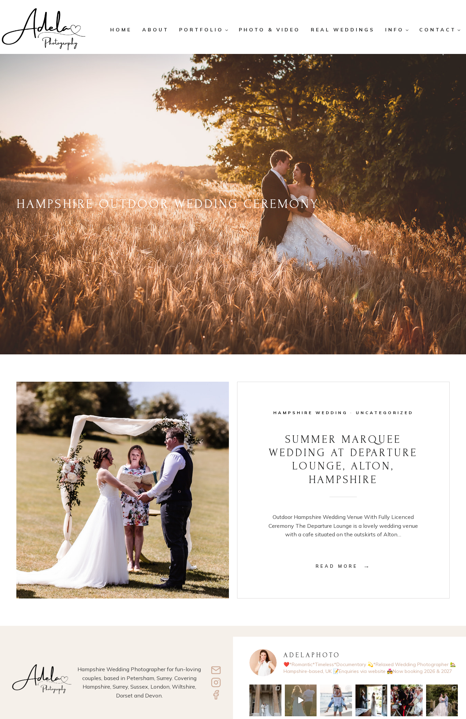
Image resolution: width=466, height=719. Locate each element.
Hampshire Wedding (310, 412)
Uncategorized (384, 412)
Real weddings (343, 30)
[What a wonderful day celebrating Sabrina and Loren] (442, 701)
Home (121, 30)
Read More (343, 566)
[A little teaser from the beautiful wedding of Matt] (301, 701)
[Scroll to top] (456, 691)
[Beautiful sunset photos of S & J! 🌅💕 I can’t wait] (336, 701)
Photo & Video (269, 30)
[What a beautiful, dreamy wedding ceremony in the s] (371, 701)
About (155, 30)
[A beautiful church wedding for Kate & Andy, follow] (407, 701)
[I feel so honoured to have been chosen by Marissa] (265, 701)
